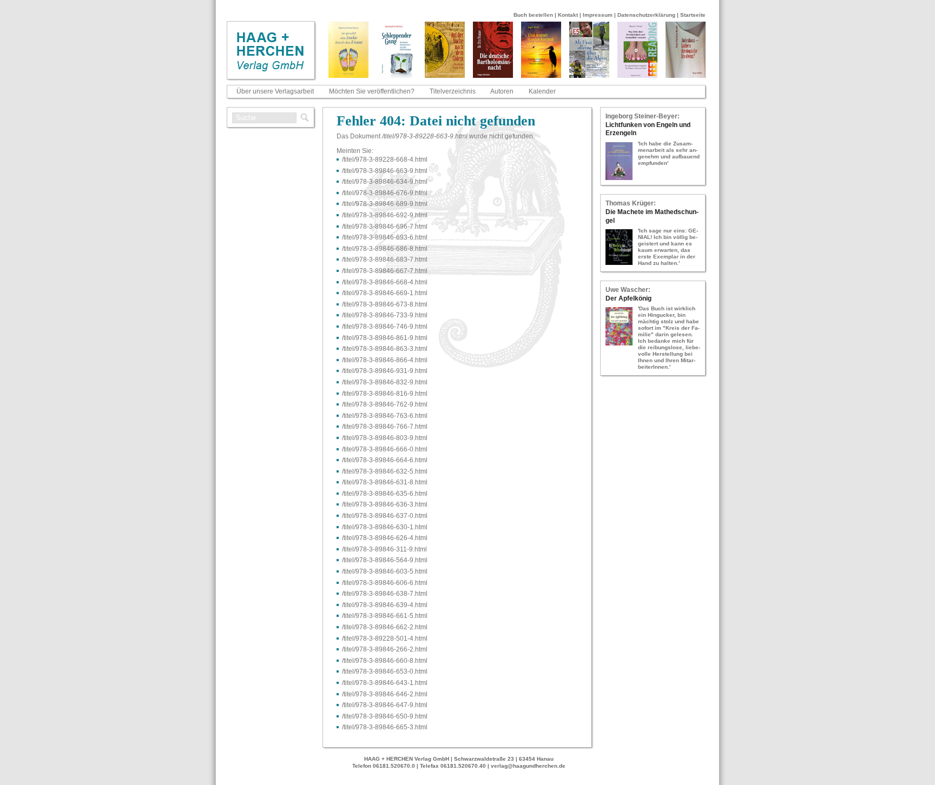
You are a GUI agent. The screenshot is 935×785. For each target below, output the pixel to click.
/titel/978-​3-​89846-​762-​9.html (384, 404)
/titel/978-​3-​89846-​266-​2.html (384, 649)
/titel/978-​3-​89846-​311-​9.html (384, 549)
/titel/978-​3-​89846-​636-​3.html (384, 504)
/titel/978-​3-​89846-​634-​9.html (384, 181)
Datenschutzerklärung (646, 15)
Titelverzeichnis (453, 91)
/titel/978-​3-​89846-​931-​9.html (384, 371)
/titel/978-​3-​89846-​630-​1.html (384, 527)
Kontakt (568, 15)
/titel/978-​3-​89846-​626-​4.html (384, 538)
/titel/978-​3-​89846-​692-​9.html (384, 215)
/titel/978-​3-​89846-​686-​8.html (384, 248)
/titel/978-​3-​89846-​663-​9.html (384, 171)
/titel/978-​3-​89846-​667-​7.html (384, 271)
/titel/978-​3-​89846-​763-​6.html (384, 416)
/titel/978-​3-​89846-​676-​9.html (384, 193)
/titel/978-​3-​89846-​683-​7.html (384, 259)
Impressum (598, 15)
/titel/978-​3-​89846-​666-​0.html (384, 449)
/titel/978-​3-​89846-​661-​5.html (384, 616)
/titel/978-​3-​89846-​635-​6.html (384, 493)
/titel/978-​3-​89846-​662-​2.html (384, 627)
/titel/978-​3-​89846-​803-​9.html (384, 438)
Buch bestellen (533, 15)
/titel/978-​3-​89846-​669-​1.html (384, 293)
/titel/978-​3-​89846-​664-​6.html (384, 460)
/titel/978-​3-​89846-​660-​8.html (384, 660)
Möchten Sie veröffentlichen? (371, 91)
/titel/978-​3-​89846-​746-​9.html (384, 326)
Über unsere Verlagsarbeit (275, 91)
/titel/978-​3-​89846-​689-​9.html (384, 204)
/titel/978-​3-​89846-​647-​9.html (384, 705)
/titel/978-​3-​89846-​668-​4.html (384, 282)
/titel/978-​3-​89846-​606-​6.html (384, 583)
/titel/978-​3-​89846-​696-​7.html (384, 226)
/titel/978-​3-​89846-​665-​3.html (384, 727)
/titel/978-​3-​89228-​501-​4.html (384, 638)
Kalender (542, 91)
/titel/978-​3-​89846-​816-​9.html (384, 393)
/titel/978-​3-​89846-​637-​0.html (384, 516)
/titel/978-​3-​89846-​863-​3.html (384, 348)
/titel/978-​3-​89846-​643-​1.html (384, 683)
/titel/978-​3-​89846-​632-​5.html (384, 471)
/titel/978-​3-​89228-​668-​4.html (384, 159)
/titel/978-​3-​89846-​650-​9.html (384, 716)
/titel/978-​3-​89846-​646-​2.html (384, 694)
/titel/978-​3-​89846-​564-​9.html (384, 560)
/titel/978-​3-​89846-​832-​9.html (384, 382)
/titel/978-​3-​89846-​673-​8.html (384, 304)
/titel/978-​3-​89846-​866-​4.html (384, 360)
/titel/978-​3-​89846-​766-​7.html (384, 426)
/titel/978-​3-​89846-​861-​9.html (384, 338)
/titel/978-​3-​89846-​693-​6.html (384, 237)
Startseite (693, 15)
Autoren (501, 91)
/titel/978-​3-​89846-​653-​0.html (384, 671)
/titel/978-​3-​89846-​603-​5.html (384, 571)
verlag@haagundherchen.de (528, 766)
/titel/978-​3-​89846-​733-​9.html (384, 315)
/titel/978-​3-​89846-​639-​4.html (384, 605)
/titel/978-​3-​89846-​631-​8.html (384, 482)
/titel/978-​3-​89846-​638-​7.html (384, 593)
